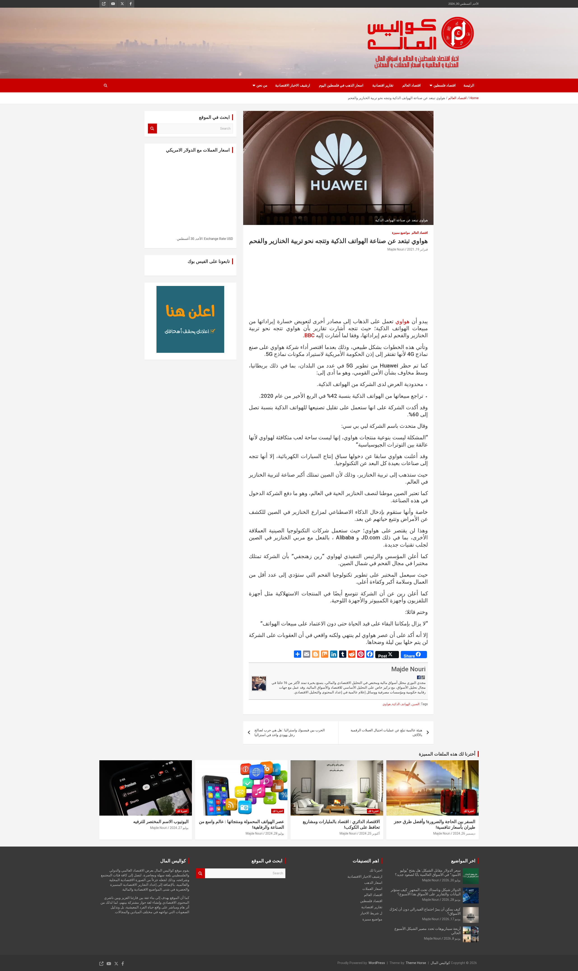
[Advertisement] (338, 286)
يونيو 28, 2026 (451, 899)
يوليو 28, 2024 (274, 833)
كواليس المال (440, 963)
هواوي (402, 321)
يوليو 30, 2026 (451, 880)
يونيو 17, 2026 (451, 919)
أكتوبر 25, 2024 (369, 833)
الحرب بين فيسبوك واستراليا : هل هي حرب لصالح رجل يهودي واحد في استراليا (289, 732)
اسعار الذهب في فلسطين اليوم (341, 85)
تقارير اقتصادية (382, 85)
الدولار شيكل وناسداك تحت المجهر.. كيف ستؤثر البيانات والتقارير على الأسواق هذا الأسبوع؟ (426, 892)
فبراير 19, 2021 (417, 249)
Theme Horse (416, 963)
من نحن (261, 85)
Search (152, 129)
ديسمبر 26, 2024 (464, 833)
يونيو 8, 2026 (452, 938)
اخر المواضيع (463, 860)
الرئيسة (469, 85)
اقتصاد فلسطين (445, 85)
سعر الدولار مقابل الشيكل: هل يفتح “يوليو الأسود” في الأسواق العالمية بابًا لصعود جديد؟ (428, 872)
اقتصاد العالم (411, 85)
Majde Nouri (395, 249)
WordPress (376, 963)
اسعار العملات (372, 889)
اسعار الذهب (373, 883)
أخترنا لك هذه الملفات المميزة (447, 754)
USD (230, 239)
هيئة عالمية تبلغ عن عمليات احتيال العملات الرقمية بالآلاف (386, 732)
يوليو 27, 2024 (179, 828)
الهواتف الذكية (401, 704)
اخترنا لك (469, 811)
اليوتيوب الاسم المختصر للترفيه (161, 821)
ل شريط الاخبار (371, 913)
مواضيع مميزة (401, 232)
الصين (416, 704)
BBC (309, 335)
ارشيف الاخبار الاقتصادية (292, 85)
